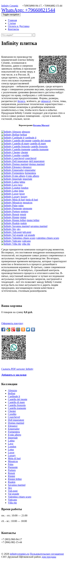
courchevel (30, 158)
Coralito (12, 414)
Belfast (11, 393)
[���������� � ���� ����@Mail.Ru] (18, 329)
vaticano (26, 241)
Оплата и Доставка (18, 26)
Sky (10, 488)
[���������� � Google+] (13, 329)
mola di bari (32, 199)
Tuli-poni (12, 490)
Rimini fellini (15, 479)
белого (21, 101)
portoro (24, 211)
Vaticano (12, 499)
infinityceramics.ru (19, 553)
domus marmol (37, 164)
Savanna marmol (16, 485)
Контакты (13, 29)
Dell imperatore (16, 420)
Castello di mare (16, 402)
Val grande (13, 493)
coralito (25, 155)
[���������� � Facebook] (3, 329)
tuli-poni (26, 232)
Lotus (11, 449)
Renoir (11, 473)
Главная (12, 20)
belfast (23, 134)
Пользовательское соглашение (47, 553)
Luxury (12, 455)
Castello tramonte (17, 408)
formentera (30, 173)
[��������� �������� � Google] (8, 329)
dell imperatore (37, 161)
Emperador (13, 428)
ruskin (23, 223)
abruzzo (26, 131)
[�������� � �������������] (23, 329)
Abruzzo (12, 390)
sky (19, 229)
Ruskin (11, 482)
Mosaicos (13, 461)
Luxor (11, 452)
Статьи (12, 23)
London (12, 446)
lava (20, 184)
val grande (29, 235)
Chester (12, 411)
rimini (23, 217)
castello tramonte (40, 149)
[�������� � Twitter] (28, 329)
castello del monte (41, 140)
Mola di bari (14, 458)
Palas (10, 464)
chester (24, 152)
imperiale (27, 179)
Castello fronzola (17, 405)
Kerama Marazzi (41, 125)
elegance (27, 167)
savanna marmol (38, 226)
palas (21, 205)
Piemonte (13, 467)
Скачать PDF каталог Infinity (17, 369)
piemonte (27, 208)
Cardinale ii (14, 396)
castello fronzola (39, 146)
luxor (22, 193)
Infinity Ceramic (9, 5)
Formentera (14, 431)
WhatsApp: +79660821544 (28, 10)
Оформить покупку (12, 323)
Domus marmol (16, 423)
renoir (23, 214)
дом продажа (49, 556)
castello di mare (38, 143)
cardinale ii (30, 137)
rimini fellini (33, 220)
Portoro (12, 470)
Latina (11, 440)
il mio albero (32, 176)
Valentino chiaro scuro (19, 496)
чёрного (45, 101)
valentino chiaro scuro (47, 238)
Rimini (11, 476)
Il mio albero (14, 434)
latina (22, 181)
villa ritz (26, 244)
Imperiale (13, 437)
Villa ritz (12, 502)
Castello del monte (17, 399)
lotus (21, 190)
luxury (24, 196)
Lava (10, 443)
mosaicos (27, 202)
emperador (29, 170)
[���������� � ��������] (33, 329)
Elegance (12, 425)
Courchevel (14, 417)
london (24, 187)
